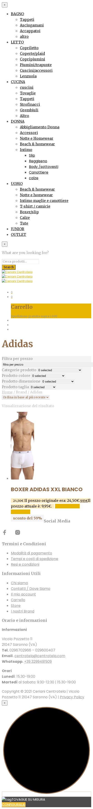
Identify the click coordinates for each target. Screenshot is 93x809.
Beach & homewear (37, 144)
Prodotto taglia (15, 387)
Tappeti (27, 19)
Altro (24, 115)
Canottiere (38, 172)
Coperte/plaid (32, 53)
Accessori (29, 132)
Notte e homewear (36, 195)
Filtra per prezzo (17, 358)
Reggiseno (38, 161)
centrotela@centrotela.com (39, 655)
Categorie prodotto (19, 370)
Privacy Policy (72, 697)
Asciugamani (32, 25)
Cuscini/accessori (36, 70)
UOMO (17, 183)
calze (33, 178)
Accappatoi (30, 31)
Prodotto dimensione (21, 381)
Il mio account (23, 594)
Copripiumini (32, 59)
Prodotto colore (16, 375)
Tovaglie (28, 93)
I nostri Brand (22, 611)
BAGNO (17, 14)
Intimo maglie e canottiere (44, 200)
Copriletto (29, 47)
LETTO (17, 42)
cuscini (26, 87)
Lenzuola (28, 76)
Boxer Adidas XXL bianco (47, 489)
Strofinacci (30, 104)
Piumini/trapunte (36, 64)
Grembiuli (29, 110)
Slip (32, 155)
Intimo (26, 149)
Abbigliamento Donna (39, 127)
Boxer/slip (29, 212)
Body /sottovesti (43, 166)
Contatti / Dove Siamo (30, 588)
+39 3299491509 (38, 661)
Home (7, 392)
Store (16, 605)
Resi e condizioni (25, 564)
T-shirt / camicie (35, 206)
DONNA (17, 121)
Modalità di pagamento (31, 553)
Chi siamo (19, 583)
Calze (25, 217)
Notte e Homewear (36, 138)
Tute (24, 223)
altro (24, 36)
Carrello (18, 600)
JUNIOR (17, 229)
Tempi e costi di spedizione (34, 558)
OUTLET (18, 234)
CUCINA (18, 81)
